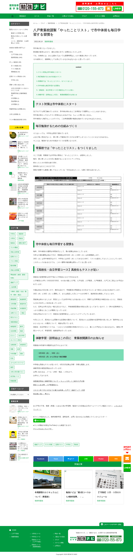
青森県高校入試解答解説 (19, 93)
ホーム (35, 23)
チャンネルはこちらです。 (43, 429)
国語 (21, 331)
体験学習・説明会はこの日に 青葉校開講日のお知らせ (56, 94)
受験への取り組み (15, 85)
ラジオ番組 (14, 247)
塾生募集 (13, 265)
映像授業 (13, 381)
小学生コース (36, 533)
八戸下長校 (14, 54)
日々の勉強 (14, 66)
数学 (21, 326)
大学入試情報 (13, 114)
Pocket (101, 459)
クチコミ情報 (100, 16)
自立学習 (21, 335)
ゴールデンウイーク (17, 363)
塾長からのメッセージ (16, 29)
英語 (23, 313)
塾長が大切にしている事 (19, 36)
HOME (14, 530)
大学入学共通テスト (17, 372)
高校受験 (14, 101)
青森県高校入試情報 (15, 109)
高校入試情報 (14, 270)
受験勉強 (14, 72)
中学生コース (36, 537)
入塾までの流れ (68, 16)
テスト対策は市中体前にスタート (49, 72)
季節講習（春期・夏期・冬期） (18, 276)
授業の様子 (22, 243)
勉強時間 (23, 299)
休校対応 (23, 344)
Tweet (56, 459)
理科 (21, 354)
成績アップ (38, 444)
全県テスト (14, 313)
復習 (11, 367)
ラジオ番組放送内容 (15, 119)
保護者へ (21, 234)
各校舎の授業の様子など (17, 48)
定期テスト (59, 444)
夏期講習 (13, 299)
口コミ (12, 335)
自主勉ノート (14, 376)
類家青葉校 (51, 23)
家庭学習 (23, 304)
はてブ (71, 459)
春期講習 (13, 326)
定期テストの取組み (15, 76)
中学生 (68, 444)
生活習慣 (13, 331)
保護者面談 (14, 322)
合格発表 (13, 344)
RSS (116, 459)
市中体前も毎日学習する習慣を (48, 85)
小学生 (12, 238)
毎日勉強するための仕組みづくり (49, 76)
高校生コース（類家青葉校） (37, 545)
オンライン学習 (15, 340)
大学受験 (14, 104)
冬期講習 (23, 308)
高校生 (76, 444)
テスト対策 (48, 444)
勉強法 (12, 243)
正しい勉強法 (13, 62)
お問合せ (116, 16)
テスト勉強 (14, 69)
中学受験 (14, 98)
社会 (11, 358)
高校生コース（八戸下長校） (37, 540)
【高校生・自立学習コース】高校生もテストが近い (55, 90)
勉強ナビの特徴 (16, 33)
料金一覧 (50, 16)
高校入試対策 (14, 252)
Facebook (40, 459)
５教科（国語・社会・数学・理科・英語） (18, 293)
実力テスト (14, 317)
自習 (18, 349)
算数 (11, 349)
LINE (86, 459)
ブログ (84, 16)
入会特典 (13, 287)
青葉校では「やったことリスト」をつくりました (54, 81)
